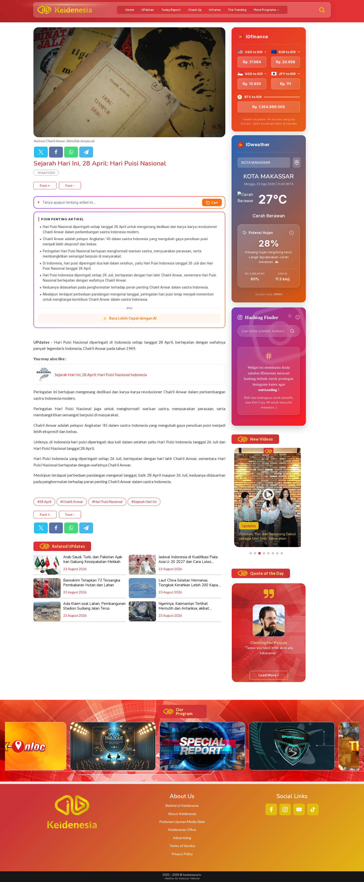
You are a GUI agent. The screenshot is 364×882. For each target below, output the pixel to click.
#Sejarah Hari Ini (143, 501)
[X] (41, 152)
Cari (214, 202)
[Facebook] (56, 152)
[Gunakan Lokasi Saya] (297, 162)
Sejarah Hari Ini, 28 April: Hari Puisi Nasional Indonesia (101, 374)
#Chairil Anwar (71, 501)
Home (130, 10)
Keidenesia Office (182, 829)
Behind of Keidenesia (182, 805)
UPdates (147, 10)
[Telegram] (86, 152)
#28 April (44, 501)
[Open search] (322, 9)
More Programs (265, 10)
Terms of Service (182, 846)
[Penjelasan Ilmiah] (291, 232)
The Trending (237, 10)
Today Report (171, 10)
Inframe (214, 10)
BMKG (278, 294)
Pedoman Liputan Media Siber (182, 821)
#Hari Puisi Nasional (107, 501)
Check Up (195, 10)
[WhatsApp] (71, 152)
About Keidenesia (182, 814)
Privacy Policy (182, 854)
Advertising (182, 838)
